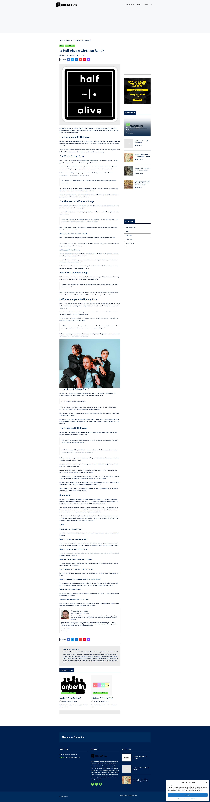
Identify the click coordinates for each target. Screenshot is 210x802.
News (127, 124)
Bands (68, 40)
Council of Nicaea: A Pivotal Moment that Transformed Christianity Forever (142, 182)
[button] (207, 782)
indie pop (85, 160)
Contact (146, 4)
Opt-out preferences (182, 798)
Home (61, 40)
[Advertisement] (105, 21)
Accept (187, 795)
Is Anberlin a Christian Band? (70, 698)
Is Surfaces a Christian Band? (102, 698)
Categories (129, 4)
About (138, 4)
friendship (83, 205)
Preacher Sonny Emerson (67, 55)
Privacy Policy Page (192, 798)
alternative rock (94, 160)
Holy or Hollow (70, 45)
